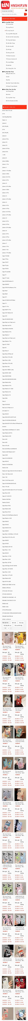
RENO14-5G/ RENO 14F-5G (8, 584)
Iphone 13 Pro (5, 192)
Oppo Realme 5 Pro (6, 331)
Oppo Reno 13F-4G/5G (7, 569)
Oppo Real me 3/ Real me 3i (8, 322)
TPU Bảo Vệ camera (10, 56)
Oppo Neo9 (4, 294)
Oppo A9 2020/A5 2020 (7, 319)
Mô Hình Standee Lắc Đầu (12, 100)
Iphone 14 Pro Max (6, 215)
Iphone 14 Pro (5, 205)
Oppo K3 (4, 347)
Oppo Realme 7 (5, 335)
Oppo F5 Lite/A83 (6, 271)
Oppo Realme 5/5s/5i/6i (7, 328)
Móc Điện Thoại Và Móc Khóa (12, 83)
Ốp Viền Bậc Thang (10, 43)
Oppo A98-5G (5, 531)
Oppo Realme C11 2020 (7, 388)
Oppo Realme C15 (6, 392)
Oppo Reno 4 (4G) (6, 360)
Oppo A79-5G (5, 543)
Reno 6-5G (4, 442)
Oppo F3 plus (5, 265)
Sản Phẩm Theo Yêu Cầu (9, 89)
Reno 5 (4, 401)
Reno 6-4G (4, 439)
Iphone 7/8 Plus (5, 148)
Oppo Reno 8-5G (6, 493)
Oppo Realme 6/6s (6, 382)
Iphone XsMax (5, 161)
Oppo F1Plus (5, 259)
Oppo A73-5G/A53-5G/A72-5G (9, 483)
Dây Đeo (8, 80)
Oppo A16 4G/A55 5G (7, 458)
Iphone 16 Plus (5, 237)
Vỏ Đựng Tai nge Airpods (11, 86)
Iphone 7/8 (4, 142)
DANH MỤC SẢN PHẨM (7, 11)
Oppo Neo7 (4, 290)
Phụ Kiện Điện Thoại (8, 71)
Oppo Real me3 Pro (6, 325)
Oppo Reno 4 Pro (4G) (7, 363)
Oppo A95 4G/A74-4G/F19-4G (9, 417)
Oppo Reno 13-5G (6, 572)
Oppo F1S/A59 (5, 256)
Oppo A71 (4, 297)
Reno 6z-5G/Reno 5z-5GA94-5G (9, 448)
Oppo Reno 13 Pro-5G (7, 575)
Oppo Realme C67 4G (7, 546)
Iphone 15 (4, 218)
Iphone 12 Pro (5, 180)
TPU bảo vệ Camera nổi (11, 59)
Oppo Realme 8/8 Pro (7, 433)
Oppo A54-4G (5, 414)
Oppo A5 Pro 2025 (6, 581)
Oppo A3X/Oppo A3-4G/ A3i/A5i (9, 565)
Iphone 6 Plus (5, 139)
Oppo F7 (4, 275)
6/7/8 (3, 113)
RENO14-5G (5, 603)
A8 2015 (4, 426)
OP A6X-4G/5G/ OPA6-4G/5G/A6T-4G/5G (11, 613)
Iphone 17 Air (5, 249)
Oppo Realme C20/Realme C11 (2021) (11, 429)
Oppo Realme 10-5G (7, 518)
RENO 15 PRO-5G (6, 619)
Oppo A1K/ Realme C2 (7, 313)
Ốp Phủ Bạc (8, 49)
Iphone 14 (4, 202)
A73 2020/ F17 (5, 410)
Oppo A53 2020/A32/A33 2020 (9, 379)
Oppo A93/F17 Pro (6, 309)
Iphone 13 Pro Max (6, 199)
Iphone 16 (4, 230)
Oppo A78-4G (5, 524)
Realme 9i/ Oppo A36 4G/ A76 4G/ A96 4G (12, 471)
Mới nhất (14, 622)
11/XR (3, 154)
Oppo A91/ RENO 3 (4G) (8, 369)
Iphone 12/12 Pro (6, 177)
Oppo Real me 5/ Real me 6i (8, 338)
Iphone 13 (4, 196)
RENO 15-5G (5, 606)
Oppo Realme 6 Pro (6, 385)
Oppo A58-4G (5, 521)
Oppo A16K (5, 455)
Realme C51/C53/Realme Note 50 (10, 515)
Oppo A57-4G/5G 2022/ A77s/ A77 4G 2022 (12, 489)
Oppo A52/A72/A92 (6, 376)
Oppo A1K (4, 316)
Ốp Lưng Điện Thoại (8, 22)
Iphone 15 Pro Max (6, 227)
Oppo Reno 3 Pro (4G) (7, 357)
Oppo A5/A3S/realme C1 (8, 281)
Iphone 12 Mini (5, 173)
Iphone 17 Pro (5, 246)
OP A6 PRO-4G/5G (6, 610)
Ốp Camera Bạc (9, 24)
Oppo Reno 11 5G (6, 550)
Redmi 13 (4, 120)
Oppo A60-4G (5, 553)
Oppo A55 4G (5, 461)
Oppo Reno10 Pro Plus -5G (8, 537)
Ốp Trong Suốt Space (11, 40)
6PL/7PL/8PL (5, 126)
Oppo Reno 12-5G (6, 559)
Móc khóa (8, 94)
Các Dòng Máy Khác (7, 117)
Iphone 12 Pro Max (6, 186)
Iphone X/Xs (5, 151)
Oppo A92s (4, 398)
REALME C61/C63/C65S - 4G (9, 597)
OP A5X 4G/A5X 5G (7, 594)
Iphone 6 (4, 136)
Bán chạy (21, 622)
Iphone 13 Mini (5, 189)
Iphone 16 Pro (5, 233)
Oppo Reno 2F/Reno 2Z (7, 354)
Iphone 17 (4, 243)
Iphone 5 (4, 123)
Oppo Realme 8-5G (6, 436)
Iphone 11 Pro (5, 164)
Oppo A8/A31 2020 (6, 373)
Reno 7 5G (4, 477)
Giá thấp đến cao (7, 625)
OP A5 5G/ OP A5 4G (7, 591)
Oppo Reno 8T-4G (6, 512)
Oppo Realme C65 (6, 578)
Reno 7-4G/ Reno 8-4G (7, 474)
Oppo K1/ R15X (5, 344)
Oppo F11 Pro (5, 306)
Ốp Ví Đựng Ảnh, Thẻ (11, 68)
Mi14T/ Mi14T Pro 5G (7, 110)
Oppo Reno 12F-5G (6, 562)
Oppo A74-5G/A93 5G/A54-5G (9, 420)
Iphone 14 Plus (5, 208)
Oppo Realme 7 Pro (6, 341)
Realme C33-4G (6, 502)
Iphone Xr (4, 158)
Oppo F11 (4, 303)
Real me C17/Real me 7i (7, 407)
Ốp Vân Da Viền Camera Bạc (12, 37)
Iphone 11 (4, 167)
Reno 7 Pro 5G (5, 486)
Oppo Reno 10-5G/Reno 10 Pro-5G (10, 534)
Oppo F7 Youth (5, 278)
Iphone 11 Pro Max (6, 170)
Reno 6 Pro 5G (5, 445)
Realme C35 (5, 467)
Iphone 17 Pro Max (6, 252)
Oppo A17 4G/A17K (6, 496)
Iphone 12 (4, 183)
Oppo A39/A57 (5, 284)
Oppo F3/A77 (5, 262)
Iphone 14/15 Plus (6, 211)
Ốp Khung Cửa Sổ (10, 52)
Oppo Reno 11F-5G (6, 556)
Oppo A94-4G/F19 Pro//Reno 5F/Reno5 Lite (12, 423)
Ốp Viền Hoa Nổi (10, 46)
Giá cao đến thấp (18, 625)
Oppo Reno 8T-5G (6, 505)
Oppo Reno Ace (5, 366)
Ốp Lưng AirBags (10, 62)
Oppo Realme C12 (6, 395)
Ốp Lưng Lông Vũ (10, 30)
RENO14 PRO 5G (6, 587)
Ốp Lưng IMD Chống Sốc (11, 33)
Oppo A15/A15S (6, 404)
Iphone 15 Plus (5, 224)
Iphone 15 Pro (5, 221)
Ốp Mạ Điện (8, 65)
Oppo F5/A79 (5, 268)
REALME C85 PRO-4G (7, 616)
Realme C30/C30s (6, 499)
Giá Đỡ (7, 76)
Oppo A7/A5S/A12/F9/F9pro (8, 300)
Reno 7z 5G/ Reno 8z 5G (8, 480)
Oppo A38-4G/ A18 (6, 527)
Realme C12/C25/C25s (7, 464)
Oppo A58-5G (5, 540)
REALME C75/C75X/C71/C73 (9, 600)
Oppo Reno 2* (5, 350)
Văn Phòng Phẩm (10, 91)
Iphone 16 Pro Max (6, 240)
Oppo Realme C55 (6, 508)
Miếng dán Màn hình (10, 73)
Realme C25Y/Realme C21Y (8, 452)
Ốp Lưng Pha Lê (9, 27)
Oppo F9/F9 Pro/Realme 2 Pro (9, 287)
